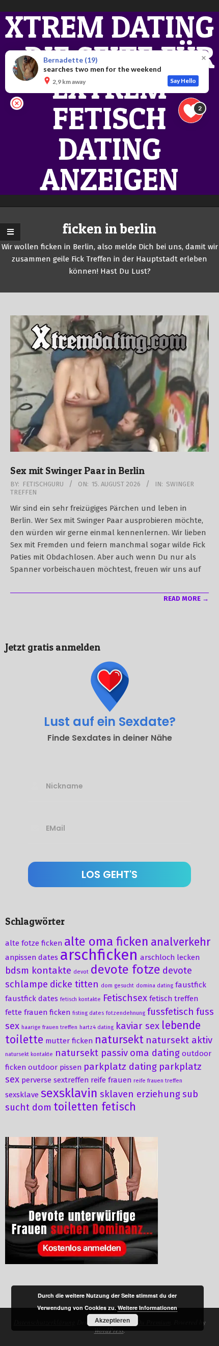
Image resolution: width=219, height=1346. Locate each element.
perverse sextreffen (55, 1080)
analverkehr (180, 942)
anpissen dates (31, 957)
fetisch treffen (173, 998)
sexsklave (22, 1094)
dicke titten (74, 984)
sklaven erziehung (140, 1094)
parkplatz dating (120, 1066)
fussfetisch (170, 1011)
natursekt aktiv (179, 1040)
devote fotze (125, 969)
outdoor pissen (54, 1067)
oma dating (155, 1053)
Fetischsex (125, 998)
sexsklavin (69, 1093)
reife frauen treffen (157, 1080)
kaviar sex (137, 1026)
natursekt (119, 1039)
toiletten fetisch (94, 1107)
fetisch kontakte (80, 999)
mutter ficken (69, 1040)
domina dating (154, 985)
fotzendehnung (125, 1013)
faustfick (190, 984)
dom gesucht (117, 985)
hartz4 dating (96, 1027)
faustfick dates (31, 998)
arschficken (99, 955)
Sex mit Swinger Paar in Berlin (77, 471)
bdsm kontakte (38, 970)
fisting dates (88, 1013)
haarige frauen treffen (49, 1027)
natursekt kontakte (29, 1054)
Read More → (186, 598)
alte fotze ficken (33, 943)
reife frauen (111, 1080)
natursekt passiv (91, 1053)
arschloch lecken (170, 957)
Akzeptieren (112, 1320)
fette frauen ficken (37, 1012)
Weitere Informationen (147, 1307)
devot (81, 972)
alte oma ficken (106, 941)
